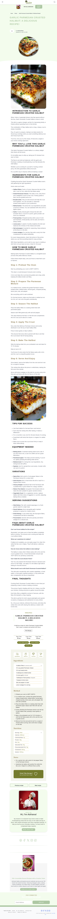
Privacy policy (12, 912)
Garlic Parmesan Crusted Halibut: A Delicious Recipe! (30, 13)
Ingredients (17, 656)
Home (12, 13)
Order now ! (39, 7)
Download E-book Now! (28, 889)
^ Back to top (7, 910)
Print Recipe (28, 630)
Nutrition (34, 656)
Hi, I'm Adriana (20, 910)
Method (26, 656)
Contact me (28, 910)
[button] (41, 665)
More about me (28, 829)
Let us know (23, 775)
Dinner (16, 13)
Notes (40, 656)
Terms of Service (21, 912)
